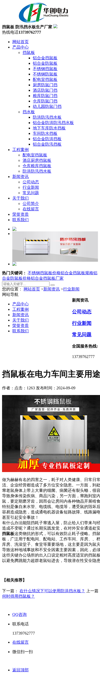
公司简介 (31, 203)
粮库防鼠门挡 (45, 95)
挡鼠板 (29, 52)
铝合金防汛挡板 (47, 144)
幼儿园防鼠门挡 (47, 106)
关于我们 (20, 198)
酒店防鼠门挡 (45, 90)
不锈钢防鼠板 (45, 74)
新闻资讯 (20, 176)
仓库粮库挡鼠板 (37, 166)
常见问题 (31, 193)
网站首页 (20, 42)
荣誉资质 (20, 214)
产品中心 (20, 47)
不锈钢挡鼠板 (45, 69)
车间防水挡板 (45, 133)
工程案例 (20, 149)
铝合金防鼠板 (45, 63)
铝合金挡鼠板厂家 (47, 278)
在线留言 (31, 209)
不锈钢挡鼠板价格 (44, 273)
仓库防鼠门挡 (45, 101)
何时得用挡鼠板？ (18, 596)
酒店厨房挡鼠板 (37, 160)
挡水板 (29, 112)
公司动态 (31, 182)
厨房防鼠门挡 (45, 85)
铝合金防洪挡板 (47, 139)
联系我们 (20, 220)
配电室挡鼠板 (45, 79)
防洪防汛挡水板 (47, 117)
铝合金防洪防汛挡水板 (53, 122)
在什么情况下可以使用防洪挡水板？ (52, 591)
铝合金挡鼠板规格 (77, 273)
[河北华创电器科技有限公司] (37, 22)
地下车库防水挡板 (49, 128)
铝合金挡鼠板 (45, 58)
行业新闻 (31, 187)
